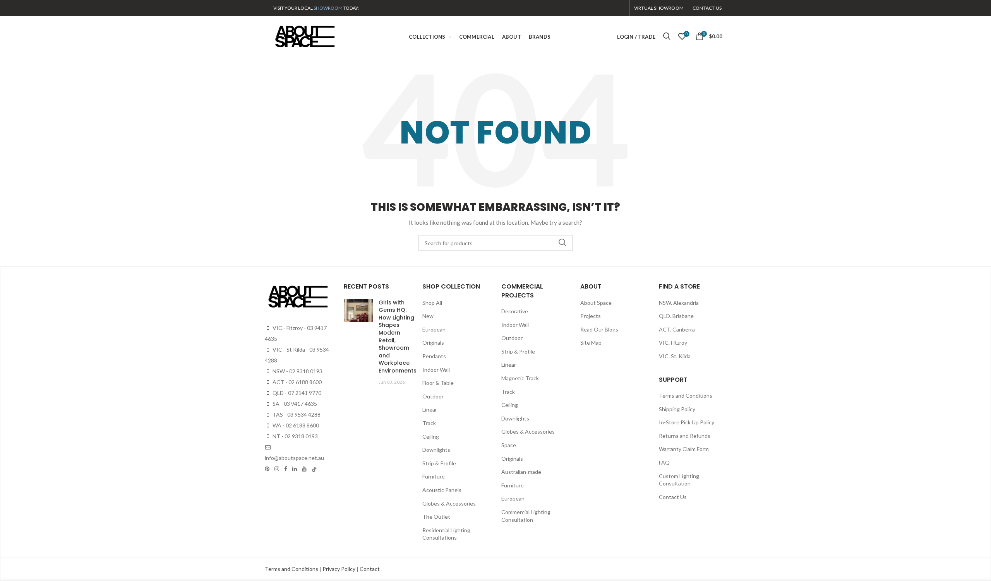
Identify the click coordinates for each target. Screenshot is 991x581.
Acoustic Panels (441, 490)
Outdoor (433, 396)
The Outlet (436, 516)
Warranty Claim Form (684, 449)
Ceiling (430, 436)
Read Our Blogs (599, 329)
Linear (429, 409)
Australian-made (521, 471)
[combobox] (495, 243)
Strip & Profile (439, 463)
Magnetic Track (520, 378)
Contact (370, 569)
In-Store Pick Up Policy (686, 422)
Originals (433, 342)
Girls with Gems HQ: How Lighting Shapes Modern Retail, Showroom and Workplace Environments (398, 336)
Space (508, 445)
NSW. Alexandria (679, 302)
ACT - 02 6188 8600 (296, 382)
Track (429, 423)
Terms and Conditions (685, 395)
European (434, 329)
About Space (596, 302)
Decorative (514, 311)
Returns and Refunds (684, 435)
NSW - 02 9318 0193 (296, 371)
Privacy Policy (339, 569)
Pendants (434, 356)
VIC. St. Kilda (675, 356)
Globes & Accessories (449, 503)
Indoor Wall (436, 369)
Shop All (432, 302)
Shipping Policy (677, 409)
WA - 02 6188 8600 (295, 425)
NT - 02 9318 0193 (294, 436)
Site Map (591, 342)
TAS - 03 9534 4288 (296, 414)
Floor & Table (438, 382)
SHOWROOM (328, 8)
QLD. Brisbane (676, 316)
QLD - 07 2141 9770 (296, 393)
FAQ (664, 462)
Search (562, 243)
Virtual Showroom (659, 8)
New (428, 316)
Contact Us (673, 497)
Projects (590, 316)
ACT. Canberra (677, 329)
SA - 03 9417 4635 (294, 403)
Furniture (433, 476)
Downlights (436, 449)
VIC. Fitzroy (673, 342)
